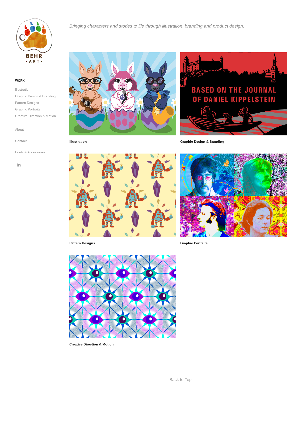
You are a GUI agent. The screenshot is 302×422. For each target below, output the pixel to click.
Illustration (22, 89)
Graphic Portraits (27, 109)
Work (20, 80)
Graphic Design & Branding (35, 96)
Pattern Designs (27, 103)
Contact (21, 141)
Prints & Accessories (30, 152)
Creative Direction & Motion (35, 116)
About (19, 129)
